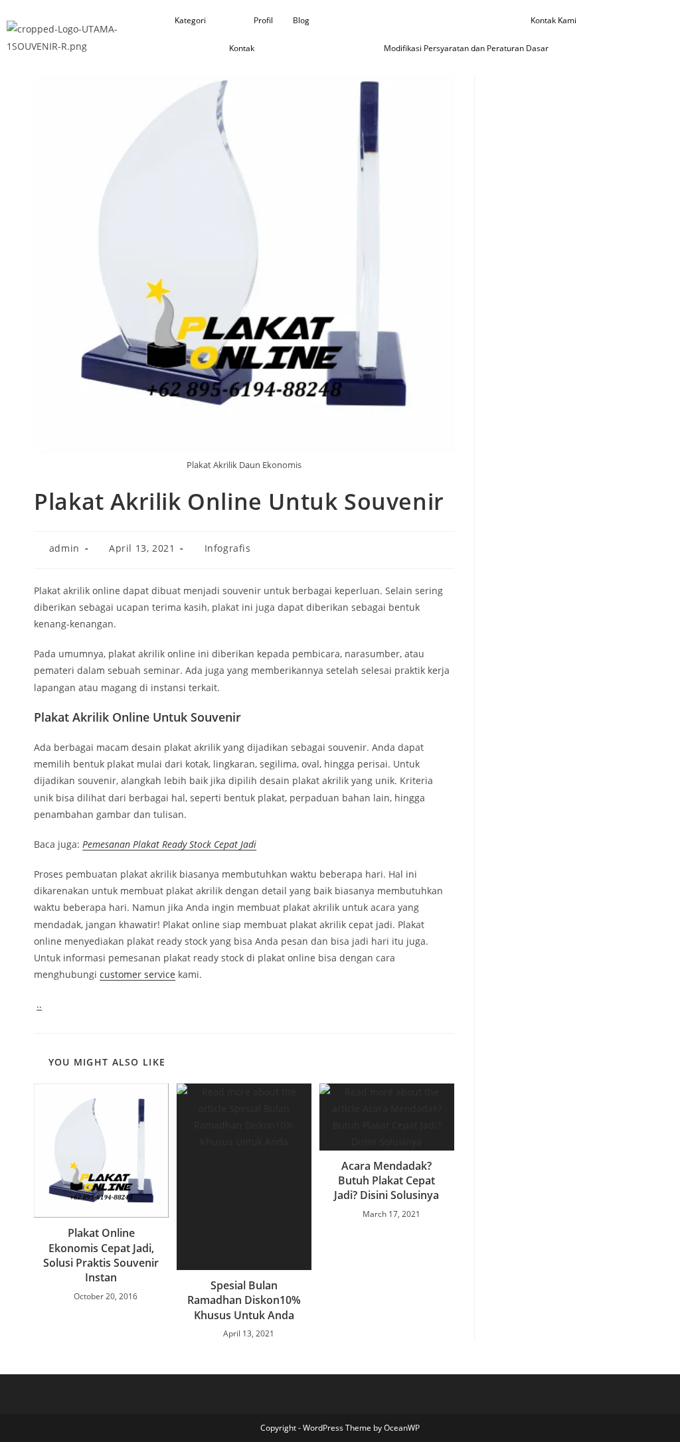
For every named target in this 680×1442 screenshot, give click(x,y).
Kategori (190, 20)
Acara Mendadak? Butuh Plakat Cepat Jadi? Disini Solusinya (386, 1181)
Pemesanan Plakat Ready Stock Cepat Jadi (169, 844)
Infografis (228, 548)
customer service (137, 974)
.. (39, 1004)
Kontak (241, 48)
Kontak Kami (553, 20)
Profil (263, 20)
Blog (301, 20)
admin (64, 548)
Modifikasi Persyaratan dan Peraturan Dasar (466, 48)
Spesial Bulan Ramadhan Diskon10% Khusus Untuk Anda (244, 1300)
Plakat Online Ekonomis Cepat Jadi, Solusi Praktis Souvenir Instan (101, 1255)
